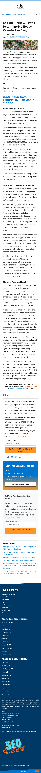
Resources (4, 607)
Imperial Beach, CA (7, 688)
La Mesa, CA (5, 626)
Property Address (11, 441)
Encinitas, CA (5, 629)
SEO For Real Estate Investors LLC (10, 726)
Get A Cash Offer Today (8, 14)
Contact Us (5, 597)
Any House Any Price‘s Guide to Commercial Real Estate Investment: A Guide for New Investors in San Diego (19, 565)
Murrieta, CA (5, 666)
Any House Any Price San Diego (17, 37)
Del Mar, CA (5, 635)
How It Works (5, 600)
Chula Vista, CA (6, 648)
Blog (2, 613)
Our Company (21, 14)
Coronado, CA (6, 642)
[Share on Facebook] (4, 395)
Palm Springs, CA (7, 669)
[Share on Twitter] (8, 395)
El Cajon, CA (5, 651)
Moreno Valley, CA (7, 681)
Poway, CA (4, 691)
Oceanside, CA (6, 645)
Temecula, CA (6, 675)
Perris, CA (4, 662)
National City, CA (7, 654)
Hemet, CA (5, 672)
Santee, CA (5, 694)
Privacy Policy (6, 610)
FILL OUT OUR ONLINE (17, 388)
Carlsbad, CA (5, 639)
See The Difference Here (20, 484)
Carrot (27, 766)
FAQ (2, 602)
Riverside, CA (5, 685)
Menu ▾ (35, 14)
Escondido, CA (6, 632)
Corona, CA (5, 678)
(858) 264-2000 (32, 386)
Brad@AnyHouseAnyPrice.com (11, 722)
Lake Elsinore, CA (7, 623)
